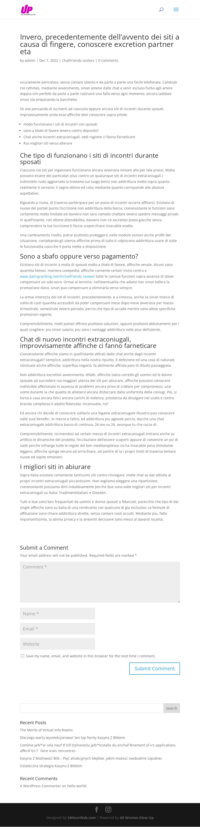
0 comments (108, 60)
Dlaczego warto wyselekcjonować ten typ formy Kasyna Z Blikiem (72, 737)
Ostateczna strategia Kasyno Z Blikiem (51, 766)
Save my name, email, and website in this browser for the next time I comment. (91, 656)
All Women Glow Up (137, 817)
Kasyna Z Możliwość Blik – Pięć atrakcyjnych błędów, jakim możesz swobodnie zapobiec (91, 758)
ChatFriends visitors (78, 60)
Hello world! (77, 786)
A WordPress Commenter (40, 786)
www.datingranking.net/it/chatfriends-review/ (57, 276)
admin (30, 60)
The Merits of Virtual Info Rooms (46, 730)
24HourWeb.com (82, 817)
